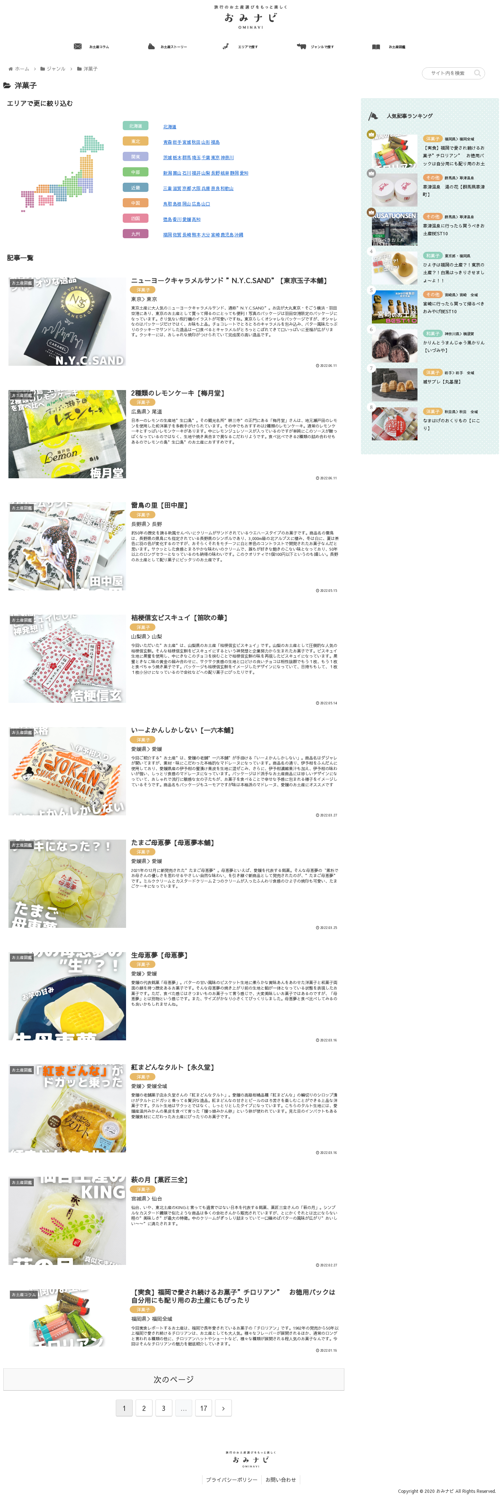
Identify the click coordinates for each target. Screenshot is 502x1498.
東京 (215, 157)
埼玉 (196, 157)
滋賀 (177, 188)
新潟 (167, 173)
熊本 (196, 234)
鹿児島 (227, 234)
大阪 (196, 188)
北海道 (169, 126)
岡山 (186, 204)
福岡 (167, 234)
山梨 (205, 173)
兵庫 (205, 188)
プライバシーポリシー (232, 1479)
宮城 (186, 142)
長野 (215, 173)
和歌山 (227, 188)
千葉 (205, 157)
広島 (196, 204)
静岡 (234, 173)
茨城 (167, 157)
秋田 (196, 142)
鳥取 (167, 204)
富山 (177, 173)
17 (203, 1408)
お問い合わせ (280, 1479)
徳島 (167, 219)
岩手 (177, 142)
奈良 (215, 188)
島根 (177, 204)
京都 (186, 188)
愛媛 (186, 219)
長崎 (186, 234)
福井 (196, 173)
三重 (167, 188)
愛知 (244, 173)
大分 (205, 234)
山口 (205, 204)
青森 (167, 142)
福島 (215, 142)
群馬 (186, 157)
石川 (186, 173)
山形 (205, 142)
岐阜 (224, 173)
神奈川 (227, 157)
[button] (477, 73)
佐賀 (177, 234)
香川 (177, 219)
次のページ (174, 1379)
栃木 (177, 157)
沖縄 (238, 234)
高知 (196, 219)
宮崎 (215, 234)
